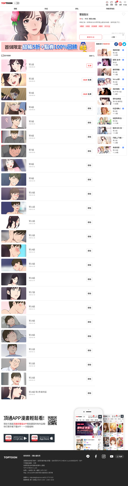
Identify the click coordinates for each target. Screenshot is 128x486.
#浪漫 (88, 26)
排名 (76, 8)
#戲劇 (82, 26)
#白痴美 (94, 26)
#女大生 (107, 26)
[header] (6, 3)
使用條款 (26, 455)
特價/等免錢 (110, 8)
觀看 (89, 108)
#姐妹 (101, 26)
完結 (46, 8)
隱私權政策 (36, 455)
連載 (15, 8)
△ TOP (119, 456)
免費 (89, 65)
